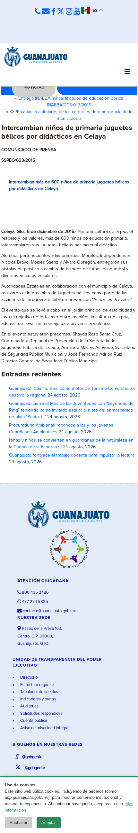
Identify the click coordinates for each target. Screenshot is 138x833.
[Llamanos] (38, 11)
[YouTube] (76, 12)
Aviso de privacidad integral (44, 728)
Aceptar (48, 822)
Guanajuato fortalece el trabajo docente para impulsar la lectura (71, 455)
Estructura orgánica (37, 685)
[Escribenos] (46, 11)
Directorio (28, 677)
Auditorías (29, 706)
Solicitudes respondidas (41, 714)
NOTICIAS (33, 87)
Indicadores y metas (37, 699)
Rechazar (18, 822)
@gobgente (31, 757)
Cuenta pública (33, 721)
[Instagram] (69, 12)
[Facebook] (53, 12)
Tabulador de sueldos (38, 692)
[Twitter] (61, 12)
